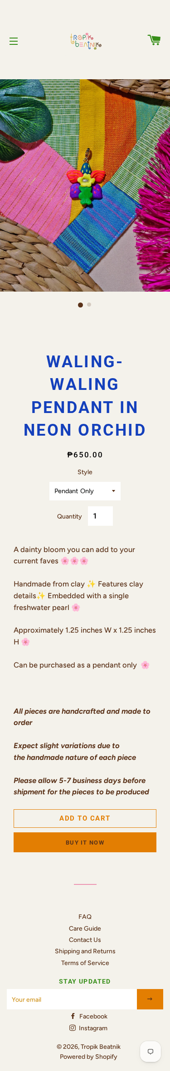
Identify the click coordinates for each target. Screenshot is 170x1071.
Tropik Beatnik (101, 1047)
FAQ (85, 917)
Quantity (69, 516)
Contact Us (85, 940)
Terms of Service (85, 963)
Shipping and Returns (85, 951)
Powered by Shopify (88, 1057)
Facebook (92, 1016)
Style (85, 472)
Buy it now (85, 842)
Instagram (92, 1028)
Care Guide (85, 928)
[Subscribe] (150, 999)
